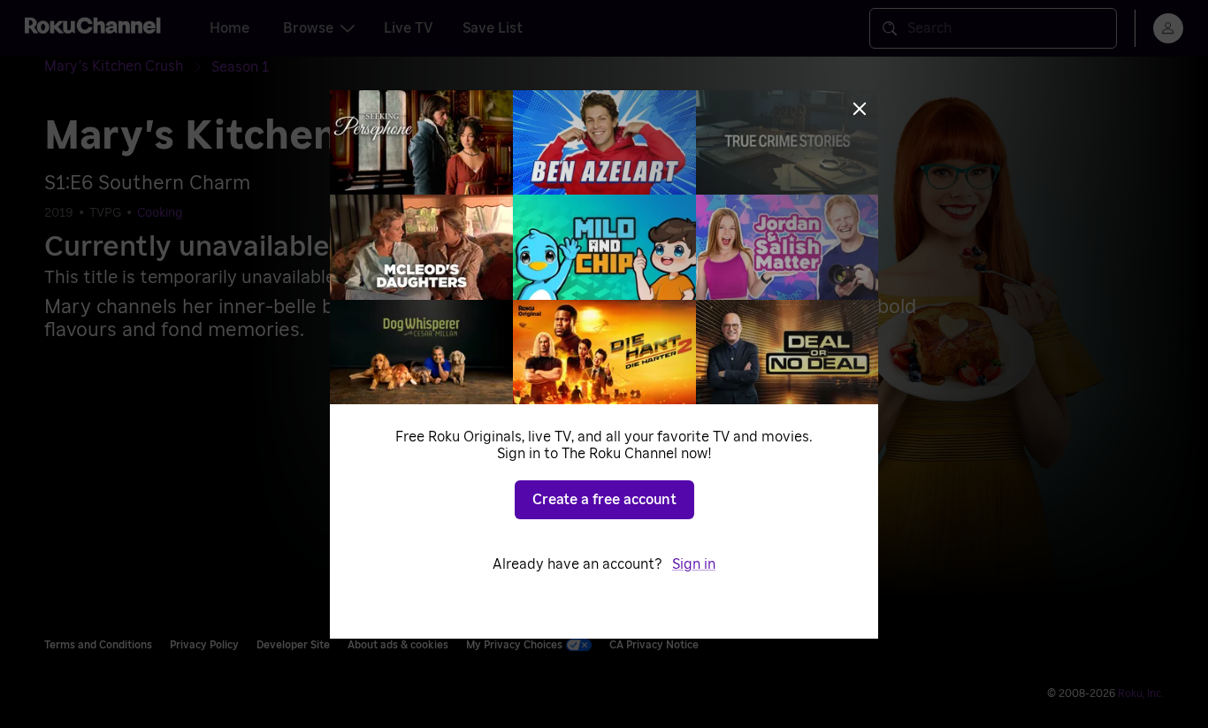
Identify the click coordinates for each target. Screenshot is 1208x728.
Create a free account (604, 500)
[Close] (859, 109)
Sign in (693, 564)
